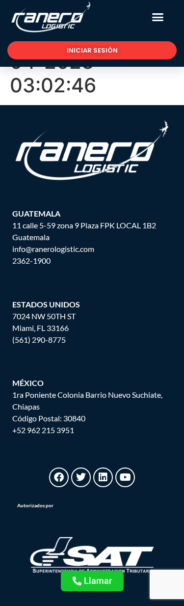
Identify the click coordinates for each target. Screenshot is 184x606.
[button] (158, 17)
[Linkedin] (103, 477)
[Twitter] (81, 477)
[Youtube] (125, 477)
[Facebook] (59, 477)
